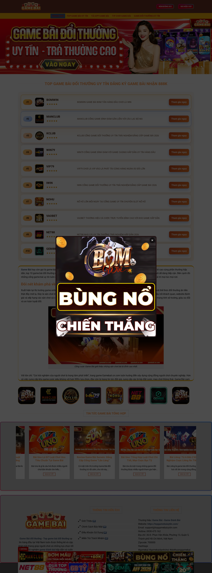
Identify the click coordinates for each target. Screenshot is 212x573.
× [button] (152, 240)
